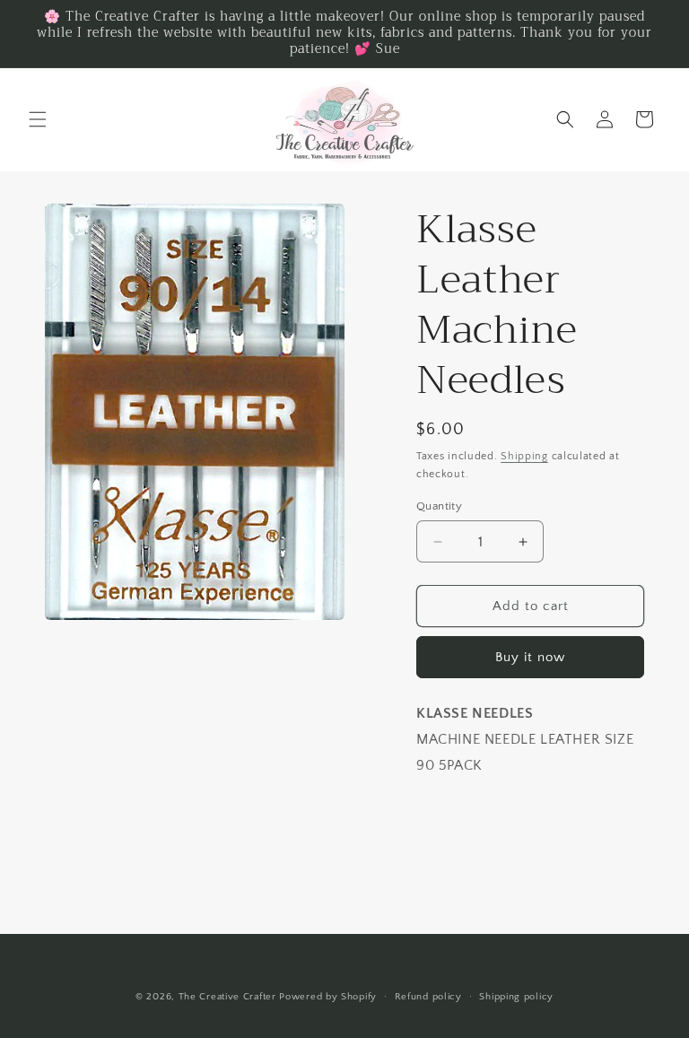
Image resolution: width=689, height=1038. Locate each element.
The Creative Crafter (229, 996)
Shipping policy (516, 996)
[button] (37, 119)
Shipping (524, 456)
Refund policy (428, 996)
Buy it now (530, 657)
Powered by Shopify (328, 996)
